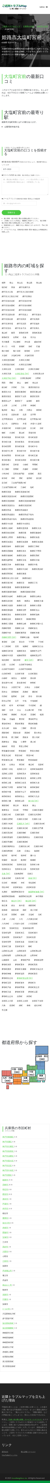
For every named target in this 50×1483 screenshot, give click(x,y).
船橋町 (33, 860)
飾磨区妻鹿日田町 (28, 592)
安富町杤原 (31, 937)
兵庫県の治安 (28, 26)
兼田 (38, 401)
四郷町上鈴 (19, 628)
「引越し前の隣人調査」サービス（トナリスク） (25, 1419)
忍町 (13, 642)
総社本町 (38, 1005)
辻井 (11, 710)
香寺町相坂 (6, 437)
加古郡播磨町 (9, 1328)
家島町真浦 (37, 332)
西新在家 (17, 732)
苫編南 (12, 719)
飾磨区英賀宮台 (8, 505)
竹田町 (4, 696)
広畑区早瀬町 (7, 842)
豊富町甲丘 (33, 719)
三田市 (7, 1261)
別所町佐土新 (20, 869)
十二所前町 (6, 646)
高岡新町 (15, 692)
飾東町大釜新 (7, 605)
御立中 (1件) (16, 901)
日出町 (16, 810)
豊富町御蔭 (33, 723)
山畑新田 (5, 960)
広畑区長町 (34, 832)
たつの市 (7, 1309)
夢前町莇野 (38, 960)
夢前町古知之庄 (36, 969)
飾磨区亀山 (21, 537)
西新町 (27, 732)
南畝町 (4, 746)
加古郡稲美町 (9, 1323)
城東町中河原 (7, 655)
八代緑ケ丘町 (18, 923)
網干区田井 (21, 319)
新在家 (33, 678)
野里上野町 (23, 746)
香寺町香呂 (19, 442)
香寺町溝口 (6, 460)
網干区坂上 (23, 314)
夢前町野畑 (19, 987)
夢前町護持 (6, 969)
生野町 (16, 337)
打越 (38, 346)
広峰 (19, 851)
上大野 (4, 405)
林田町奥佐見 (20, 778)
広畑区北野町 (7, 819)
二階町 (23, 728)
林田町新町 (34, 787)
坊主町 (4, 882)
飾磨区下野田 (35, 551)
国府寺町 (5, 464)
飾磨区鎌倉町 (35, 532)
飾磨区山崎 (21, 596)
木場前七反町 (20, 428)
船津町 (23, 860)
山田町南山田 (20, 955)
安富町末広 (19, 932)
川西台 (29, 410)
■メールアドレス (21, 198)
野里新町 (22, 751)
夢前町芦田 (25, 960)
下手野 (31, 642)
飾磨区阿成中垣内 (9, 519)
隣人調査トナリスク (28, 1452)
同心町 (23, 714)
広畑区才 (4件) (23, 823)
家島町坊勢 (23, 332)
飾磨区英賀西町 (27, 496)
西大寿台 (38, 732)
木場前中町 (6, 428)
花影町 (41, 764)
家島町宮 (5, 337)
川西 (21, 410)
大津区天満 (6, 373)
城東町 (25, 646)
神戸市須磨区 (9, 1156)
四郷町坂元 (33, 628)
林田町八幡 (6, 801)
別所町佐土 (6, 869)
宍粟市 (6, 1299)
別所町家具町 (7, 864)
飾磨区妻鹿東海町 (22, 587)
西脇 (15, 742)
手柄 (40, 710)
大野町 (38, 378)
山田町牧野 (6, 955)
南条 (15, 728)
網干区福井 (34, 323)
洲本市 (7, 1199)
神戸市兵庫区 (9, 1146)
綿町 (21, 1005)
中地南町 (34, 701)
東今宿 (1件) (33, 801)
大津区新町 (19, 369)
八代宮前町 (33, 923)
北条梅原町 (18, 873)
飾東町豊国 (31, 619)
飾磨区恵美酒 (22, 528)
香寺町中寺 (33, 446)
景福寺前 (32, 432)
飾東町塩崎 (34, 614)
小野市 (5, 1256)
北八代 (4, 423)
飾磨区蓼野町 (7, 560)
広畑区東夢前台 (8, 846)
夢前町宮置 (19, 991)
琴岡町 (35, 464)
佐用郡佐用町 (8, 1356)
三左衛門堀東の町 (9, 487)
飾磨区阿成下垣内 (26, 514)
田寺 (30, 696)
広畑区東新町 (22, 842)
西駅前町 (5, 732)
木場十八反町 (36, 423)
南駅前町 (32, 905)
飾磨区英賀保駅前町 (27, 501)
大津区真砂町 (25, 378)
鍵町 (26, 382)
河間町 (16, 469)
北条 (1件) (6, 873)
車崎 (28, 1005)
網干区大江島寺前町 (25, 292)
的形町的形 (31, 887)
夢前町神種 (6, 973)
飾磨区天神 (6, 564)
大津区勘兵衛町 (8, 364)
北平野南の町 (35, 419)
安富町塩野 (6, 932)
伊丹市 (7, 1208)
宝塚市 (7, 1237)
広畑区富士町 (24, 846)
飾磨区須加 (21, 555)
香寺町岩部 (33, 437)
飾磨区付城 (34, 560)
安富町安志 (14, 928)
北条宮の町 (19, 878)
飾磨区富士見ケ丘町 (10, 578)
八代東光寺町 (32, 919)
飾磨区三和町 (33, 546)
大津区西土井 (38, 373)
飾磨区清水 (21, 551)
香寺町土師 (19, 455)
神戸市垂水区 (9, 1160)
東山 (34, 805)
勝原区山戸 (6, 401)
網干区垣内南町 (25, 310)
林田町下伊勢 (7, 787)
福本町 (23, 855)
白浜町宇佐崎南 (25, 669)
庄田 (17, 646)
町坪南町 (21, 705)
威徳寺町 (38, 342)
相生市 (5, 1213)
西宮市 (7, 1194)
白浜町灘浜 (33, 673)
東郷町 (14, 714)
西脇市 (7, 1232)
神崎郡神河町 (8, 1342)
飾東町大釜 (38, 601)
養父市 (5, 1275)
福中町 (14, 855)
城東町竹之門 (35, 651)
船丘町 (14, 860)
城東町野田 (21, 655)
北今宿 (4, 414)
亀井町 (4, 410)
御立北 (4, 901)
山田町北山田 (7, 951)
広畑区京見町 (22, 819)
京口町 (33, 428)
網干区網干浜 (24, 287)
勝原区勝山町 (35, 392)
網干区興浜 (27, 296)
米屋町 (35, 469)
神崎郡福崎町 (8, 1337)
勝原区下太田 (20, 396)
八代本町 (5, 923)
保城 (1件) (32, 878)
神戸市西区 (8, 1175)
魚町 (30, 346)
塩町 (32, 487)
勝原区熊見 (6, 396)
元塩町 (31, 914)
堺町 (21, 478)
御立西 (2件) (30, 901)
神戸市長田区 (9, 1151)
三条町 (23, 487)
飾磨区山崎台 (35, 596)
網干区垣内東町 (25, 305)
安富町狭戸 (17, 937)
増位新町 (32, 882)
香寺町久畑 (6, 442)
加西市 (5, 1266)
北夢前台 (15, 423)
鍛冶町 (4, 387)
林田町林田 (34, 792)
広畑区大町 (6, 814)
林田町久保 (34, 782)
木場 (24, 423)
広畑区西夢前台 (23, 837)
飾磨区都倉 (19, 564)
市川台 (33, 337)
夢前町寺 (32, 982)
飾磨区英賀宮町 (25, 505)
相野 (3, 282)
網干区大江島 (7, 292)
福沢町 (4, 855)
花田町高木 (21, 773)
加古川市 (7, 1223)
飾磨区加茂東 (22, 542)
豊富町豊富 (19, 723)
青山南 (39, 282)
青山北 (20, 282)
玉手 (17, 701)
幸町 (13, 478)
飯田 (13, 332)
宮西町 (14, 914)
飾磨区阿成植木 (21, 510)
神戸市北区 (8, 1165)
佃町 (3, 710)
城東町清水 (21, 651)
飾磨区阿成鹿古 (8, 514)
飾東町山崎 (21, 623)
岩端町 (22, 346)
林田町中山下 (20, 792)
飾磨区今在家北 (23, 523)
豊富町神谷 (6, 723)
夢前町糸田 (6, 964)
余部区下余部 (37, 1001)
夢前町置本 (19, 964)
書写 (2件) (29, 660)
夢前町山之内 (7, 996)
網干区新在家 (7, 319)
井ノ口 (4, 346)
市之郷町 (17, 342)
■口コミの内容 (21, 175)
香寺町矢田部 (20, 460)
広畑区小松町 (7, 823)
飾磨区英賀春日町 (22, 492)
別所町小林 (34, 864)
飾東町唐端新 (7, 610)
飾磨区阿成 (6, 510)
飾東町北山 (34, 610)
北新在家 (15, 414)
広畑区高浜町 (7, 832)
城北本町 (17, 660)
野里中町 (30, 755)
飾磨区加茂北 (7, 542)
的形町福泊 (17, 887)
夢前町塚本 (19, 982)
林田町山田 (19, 801)
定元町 (4, 482)
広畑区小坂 (36, 819)
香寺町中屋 (34, 451)
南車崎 (4, 910)
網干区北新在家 (8, 314)
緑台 (13, 905)
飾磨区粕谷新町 (8, 532)
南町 (24, 910)
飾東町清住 (6, 614)
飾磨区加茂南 (37, 542)
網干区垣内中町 (25, 301)
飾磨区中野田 (7, 569)
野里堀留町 (33, 760)
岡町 (11, 382)
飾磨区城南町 (7, 555)
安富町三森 (6, 946)
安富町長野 (6, 941)
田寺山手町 (6, 701)
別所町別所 (34, 869)
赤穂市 (6, 1227)
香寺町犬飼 (19, 437)
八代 (21, 919)
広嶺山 (27, 851)
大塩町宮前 (29, 355)
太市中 (37, 351)
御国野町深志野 (25, 896)
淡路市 (6, 1294)
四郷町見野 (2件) (9, 637)
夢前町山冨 (33, 991)
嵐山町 (4, 332)
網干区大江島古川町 (10, 296)
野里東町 (20, 760)
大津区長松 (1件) (22, 373)
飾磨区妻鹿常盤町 (9, 592)
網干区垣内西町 (8, 305)
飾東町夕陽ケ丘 (36, 623)
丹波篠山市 (8, 1270)
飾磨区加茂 (34, 537)
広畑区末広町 (22, 828)
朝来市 (5, 1289)
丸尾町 (4, 891)
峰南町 (14, 882)
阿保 (13, 287)
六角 (3, 1005)
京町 (41, 428)
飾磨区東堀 (21, 573)
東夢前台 (5, 810)
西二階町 (15, 737)
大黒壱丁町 (16, 687)
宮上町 (4, 914)
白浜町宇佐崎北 (25, 664)
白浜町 (12, 664)
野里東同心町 (7, 760)
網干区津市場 (7, 323)
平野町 (25, 810)
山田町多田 (21, 951)
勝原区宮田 (34, 396)
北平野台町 (21, 419)
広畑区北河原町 (34, 814)
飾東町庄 (18, 619)
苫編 (3, 719)
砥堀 (42, 714)
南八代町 (34, 910)
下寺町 (41, 642)
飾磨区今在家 (7, 523)
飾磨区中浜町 (22, 569)
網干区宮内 (6, 328)
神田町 (39, 410)
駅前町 (27, 351)
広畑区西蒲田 (7, 837)
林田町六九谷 (33, 796)
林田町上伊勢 (35, 778)
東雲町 (4, 642)
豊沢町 (22, 719)
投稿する (11, 212)
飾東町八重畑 (7, 623)
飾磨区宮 (20, 582)
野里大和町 (34, 751)
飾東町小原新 (35, 605)
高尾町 (25, 692)
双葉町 (4, 860)
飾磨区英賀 (6, 492)
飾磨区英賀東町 (8, 501)
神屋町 (33, 405)
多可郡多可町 (8, 1318)
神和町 (33, 682)
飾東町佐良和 (20, 614)
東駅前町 (5, 805)
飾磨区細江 (27, 578)
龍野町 (14, 696)
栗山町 (22, 432)
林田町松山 (19, 796)
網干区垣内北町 (8, 301)
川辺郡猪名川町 (8, 1313)
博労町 (22, 764)
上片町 (14, 405)
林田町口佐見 (20, 782)
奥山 (19, 382)
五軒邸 (16, 464)
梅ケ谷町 (17, 351)
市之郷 (4, 1010)
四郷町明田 (6, 628)
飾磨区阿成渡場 (27, 519)
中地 (24, 701)
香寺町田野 (6, 446)
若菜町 (12, 1005)
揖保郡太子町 (8, 1347)
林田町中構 (6, 792)
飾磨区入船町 (7, 528)
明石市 (7, 1189)
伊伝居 (27, 342)
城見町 (23, 678)
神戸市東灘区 (9, 1137)
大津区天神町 (33, 369)
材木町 (4, 478)
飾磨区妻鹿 (6, 587)
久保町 (12, 432)
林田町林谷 (6, 796)
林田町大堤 (6, 778)
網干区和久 (34, 328)
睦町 (23, 914)
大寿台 (27, 687)
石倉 (24, 337)
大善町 (37, 687)
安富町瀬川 (33, 932)
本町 (23, 882)
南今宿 (22, 905)
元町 (40, 914)
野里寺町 (18, 755)
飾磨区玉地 (21, 560)
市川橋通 (5, 342)
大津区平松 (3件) (9, 378)
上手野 (23, 405)
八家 (3, 919)
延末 (3, 764)
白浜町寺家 (19, 673)
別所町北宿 (21, 864)
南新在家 (15, 910)
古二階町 (5, 469)
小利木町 (5, 473)
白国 (3, 664)
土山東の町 (29, 710)
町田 (3, 705)
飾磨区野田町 (7, 573)
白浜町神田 (6, 673)
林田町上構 (6, 782)
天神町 (4, 714)
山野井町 (34, 955)
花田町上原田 (7, 773)
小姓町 (25, 464)
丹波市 (5, 1280)
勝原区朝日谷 (34, 387)
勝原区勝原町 (20, 392)
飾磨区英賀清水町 (9, 496)
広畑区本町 (38, 846)
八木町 (12, 919)
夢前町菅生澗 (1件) (25, 978)
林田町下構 (21, 787)
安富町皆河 (19, 946)
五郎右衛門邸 (18, 473)
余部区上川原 (7, 1001)
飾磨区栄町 (19, 546)
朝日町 (4, 287)
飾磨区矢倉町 (7, 596)
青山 (11, 282)
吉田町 (19, 996)
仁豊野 (23, 742)
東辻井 (16, 805)
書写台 (40, 660)
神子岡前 (39, 896)
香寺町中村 (21, 451)
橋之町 (31, 764)
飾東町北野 (21, 610)
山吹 (15, 960)
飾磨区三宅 (33, 582)
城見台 (14, 678)
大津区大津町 (24, 360)
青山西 (29, 282)
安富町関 (5, 937)
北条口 (30, 873)
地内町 (36, 637)
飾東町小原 (21, 605)
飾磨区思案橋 (7, 551)
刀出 (23, 387)
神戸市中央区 (9, 1170)
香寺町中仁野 (7, 451)
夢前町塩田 (19, 973)
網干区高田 (34, 319)
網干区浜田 (21, 323)
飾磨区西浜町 (37, 569)
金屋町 (29, 401)
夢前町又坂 (6, 991)
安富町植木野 (28, 928)
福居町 (37, 851)
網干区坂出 (36, 314)
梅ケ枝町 (5, 351)
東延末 (25, 805)
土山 (19, 710)
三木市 (5, 1242)
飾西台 (27, 601)
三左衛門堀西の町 (18, 482)
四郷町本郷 (34, 632)
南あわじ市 (8, 1285)
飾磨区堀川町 (7, 582)
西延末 (25, 737)
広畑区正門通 (37, 828)
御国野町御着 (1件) (36, 891)
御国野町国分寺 (17, 891)
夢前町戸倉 (6, 987)
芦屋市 (7, 1203)
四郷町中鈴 (6, 632)
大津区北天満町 (25, 364)
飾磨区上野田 (7, 537)
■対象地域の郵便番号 (24, 163)
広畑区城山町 (7, 828)
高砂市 (6, 1246)
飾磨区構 (22, 532)
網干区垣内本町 (8, 310)
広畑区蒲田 (19, 814)
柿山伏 (35, 382)
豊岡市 (7, 1218)
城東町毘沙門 (35, 655)
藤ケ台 (33, 855)
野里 (13, 746)
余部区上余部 (22, 1001)
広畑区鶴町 (21, 832)
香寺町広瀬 (33, 455)
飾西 (19, 601)
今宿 (13, 346)
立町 (23, 696)
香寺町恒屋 (19, 446)
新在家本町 (21, 682)
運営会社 (5, 1452)
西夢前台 (5, 742)
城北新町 (5, 660)
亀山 (13, 410)
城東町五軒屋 (7, 651)
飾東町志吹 (6, 619)
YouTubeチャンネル (9, 1455)
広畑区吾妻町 (37, 810)
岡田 (3, 382)
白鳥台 (12, 764)
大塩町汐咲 (16, 355)
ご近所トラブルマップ (11, 26)
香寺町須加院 (33, 442)
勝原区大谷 (6, 392)
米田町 (29, 996)
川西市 (7, 1251)
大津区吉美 (6, 369)
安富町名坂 (19, 941)
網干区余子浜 (20, 328)
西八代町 (36, 737)
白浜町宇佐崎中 (8, 669)
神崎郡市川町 (8, 1332)
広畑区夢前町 (7, 851)
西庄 (40, 473)
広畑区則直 (38, 837)
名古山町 (5, 728)
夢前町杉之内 (7, 978)
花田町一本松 (7, 769)
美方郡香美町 (8, 1361)
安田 (3, 928)
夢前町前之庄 (33, 987)
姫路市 (7, 1180)
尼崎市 (7, 1184)
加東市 (5, 1304)
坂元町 (39, 478)
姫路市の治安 (42, 26)
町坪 (11, 705)
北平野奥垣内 (7, 419)
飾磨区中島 (33, 564)
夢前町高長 (33, 964)
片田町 (14, 387)
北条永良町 (6, 878)
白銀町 (4, 678)
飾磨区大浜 (36, 528)
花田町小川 (21, 769)
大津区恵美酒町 (8, 360)
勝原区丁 (18, 401)
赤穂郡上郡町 (8, 1352)
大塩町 (4, 355)
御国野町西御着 (8, 896)
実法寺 (22, 642)
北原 (24, 414)
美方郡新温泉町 (8, 1366)
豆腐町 (33, 714)
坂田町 (29, 478)
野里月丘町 (6, 755)
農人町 (33, 742)
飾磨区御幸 (6, 546)
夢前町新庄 (33, 973)
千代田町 (32, 705)
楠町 (3, 432)
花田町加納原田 (36, 769)
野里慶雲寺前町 (8, 751)
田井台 (4, 692)
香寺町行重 (34, 460)
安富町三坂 (33, 941)
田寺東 (39, 696)
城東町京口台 (37, 646)
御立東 (4, 905)
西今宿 (33, 728)
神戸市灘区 (8, 1141)
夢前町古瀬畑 (20, 969)
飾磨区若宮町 (7, 601)
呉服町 (25, 469)
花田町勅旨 (34, 773)
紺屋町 (31, 473)
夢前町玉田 (6, 982)
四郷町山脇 (24, 637)
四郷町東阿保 (20, 632)
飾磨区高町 (34, 555)
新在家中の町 (7, 682)
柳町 (30, 946)
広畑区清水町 (39, 823)
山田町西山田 (35, 951)
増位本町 (5, 887)
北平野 (33, 414)
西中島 (4, 737)
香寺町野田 (6, 455)
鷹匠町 (35, 692)
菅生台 (4, 687)
